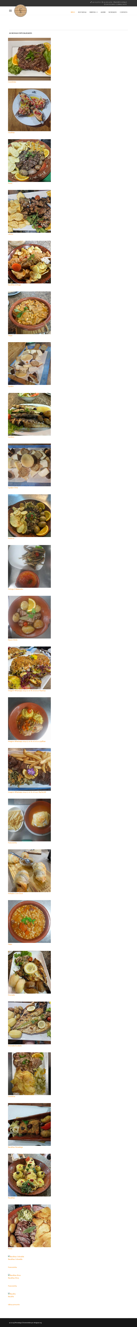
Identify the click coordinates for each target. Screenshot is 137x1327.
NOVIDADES (113, 12)
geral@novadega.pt (121, 2)
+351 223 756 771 (96, 2)
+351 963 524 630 (107, 2)
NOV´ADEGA (82, 12)
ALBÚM (103, 12)
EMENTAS (93, 12)
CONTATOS (123, 12)
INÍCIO (73, 12)
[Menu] (10, 10)
